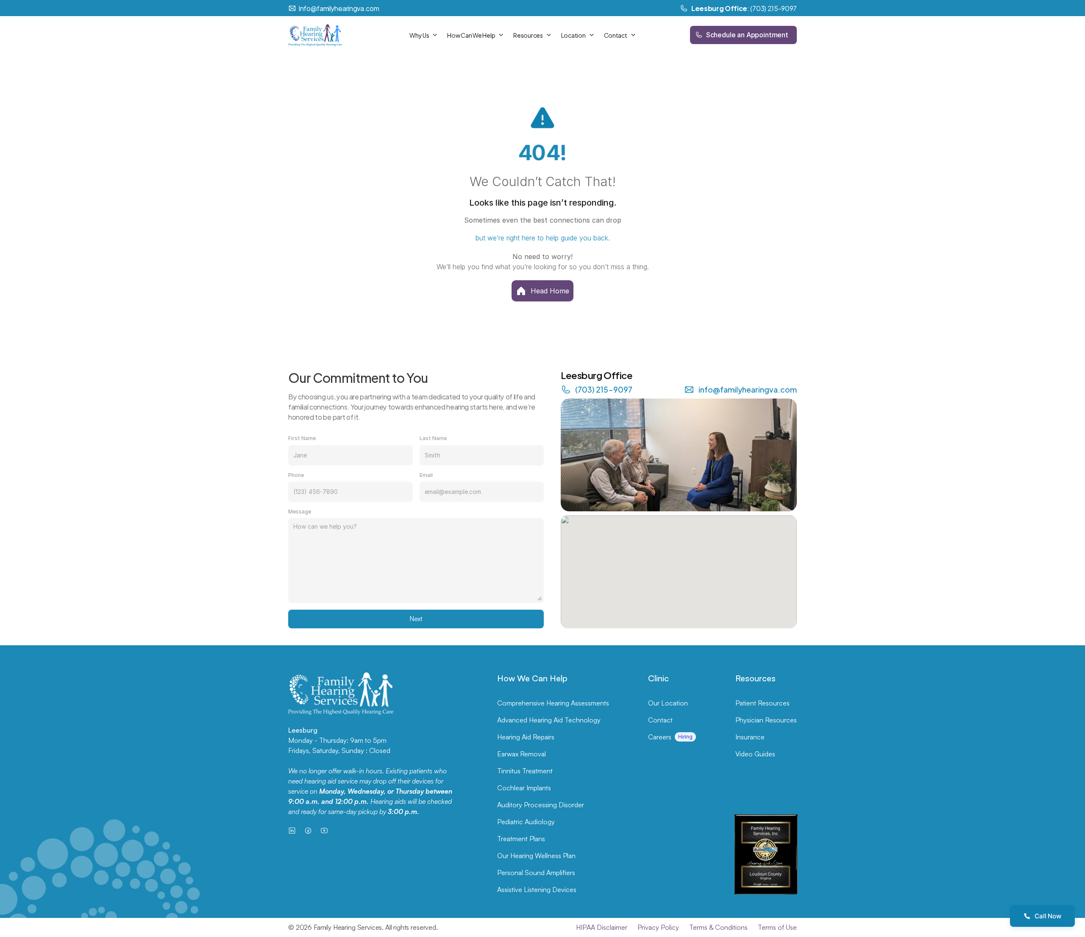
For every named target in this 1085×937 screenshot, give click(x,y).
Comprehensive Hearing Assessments (553, 703)
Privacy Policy (658, 927)
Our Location (668, 703)
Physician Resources (766, 720)
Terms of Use (777, 927)
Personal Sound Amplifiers (536, 872)
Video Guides (755, 754)
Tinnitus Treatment (525, 771)
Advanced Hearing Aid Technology (549, 720)
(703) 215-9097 (603, 389)
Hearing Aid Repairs (525, 737)
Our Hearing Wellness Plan (536, 855)
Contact (660, 720)
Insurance (750, 737)
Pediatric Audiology (526, 821)
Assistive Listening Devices (536, 889)
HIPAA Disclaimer (601, 927)
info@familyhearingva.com (747, 389)
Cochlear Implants (524, 788)
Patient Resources (762, 703)
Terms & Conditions (718, 927)
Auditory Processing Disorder (540, 804)
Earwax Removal (521, 754)
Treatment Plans (521, 838)
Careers (659, 737)
